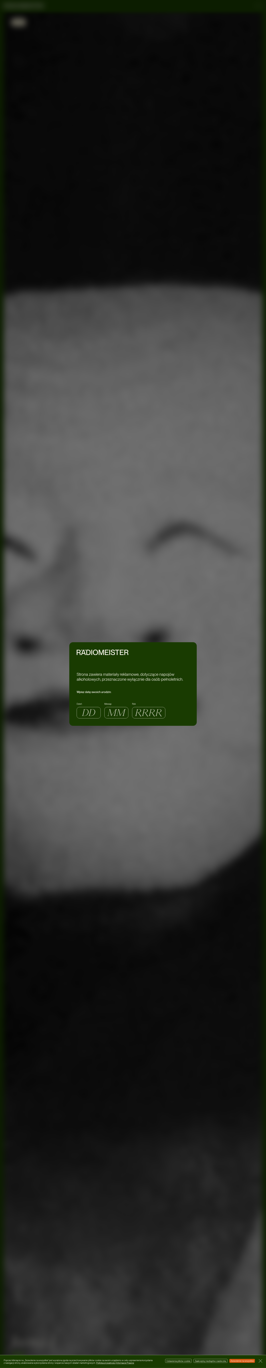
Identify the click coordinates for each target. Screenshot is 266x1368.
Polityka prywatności (106, 1363)
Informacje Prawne (125, 1363)
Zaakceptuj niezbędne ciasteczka (210, 1361)
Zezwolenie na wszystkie (242, 1361)
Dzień (79, 704)
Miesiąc (108, 704)
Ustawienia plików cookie (178, 1361)
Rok (134, 704)
